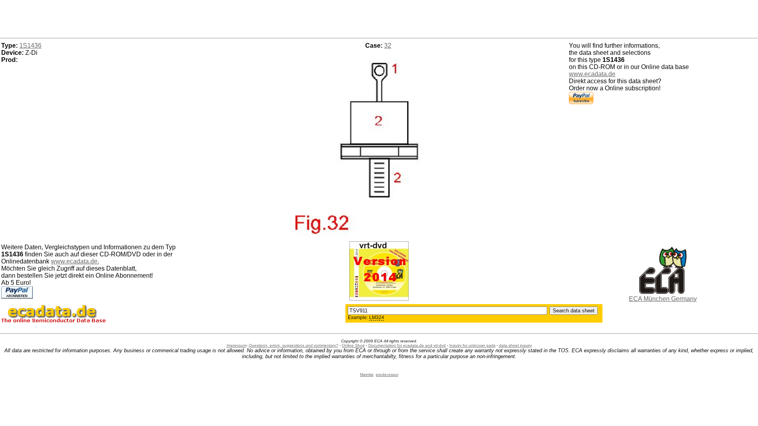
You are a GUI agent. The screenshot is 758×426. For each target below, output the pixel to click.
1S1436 (30, 45)
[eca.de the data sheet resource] (663, 291)
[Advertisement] (379, 18)
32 (387, 45)
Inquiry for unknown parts (472, 345)
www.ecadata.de (592, 74)
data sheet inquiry (515, 345)
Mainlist (366, 374)
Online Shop (353, 345)
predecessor (387, 374)
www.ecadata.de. (75, 261)
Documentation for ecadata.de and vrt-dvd (407, 345)
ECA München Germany (663, 298)
